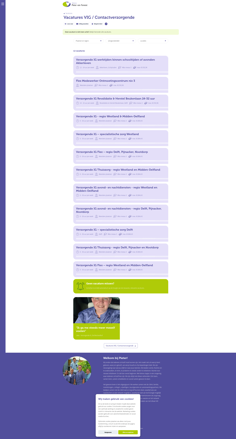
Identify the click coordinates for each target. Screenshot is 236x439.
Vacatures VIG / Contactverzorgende (120, 346)
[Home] (75, 5)
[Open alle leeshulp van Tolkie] (106, 24)
